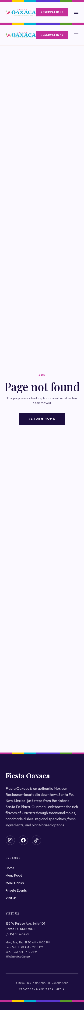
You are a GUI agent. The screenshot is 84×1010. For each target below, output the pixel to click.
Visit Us (11, 898)
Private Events (16, 890)
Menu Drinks (15, 883)
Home (10, 868)
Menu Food (14, 875)
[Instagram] (10, 840)
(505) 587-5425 (17, 934)
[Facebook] (23, 840)
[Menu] (76, 12)
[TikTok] (36, 840)
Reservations (52, 12)
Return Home (42, 418)
